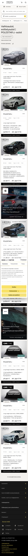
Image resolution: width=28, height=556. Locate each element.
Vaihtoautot (17, 20)
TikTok (7, 533)
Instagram (8, 529)
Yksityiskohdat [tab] (14, 263)
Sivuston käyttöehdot (7, 545)
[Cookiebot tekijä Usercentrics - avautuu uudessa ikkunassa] (20, 260)
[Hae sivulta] (25, 2)
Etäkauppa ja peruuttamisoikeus (10, 507)
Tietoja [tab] (23, 263)
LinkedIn (8, 525)
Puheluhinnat (5, 547)
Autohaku (8, 6)
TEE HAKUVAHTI (7, 36)
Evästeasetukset (13, 291)
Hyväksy (14, 287)
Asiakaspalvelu (5, 502)
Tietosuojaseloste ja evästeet (9, 549)
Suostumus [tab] (5, 263)
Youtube (20, 529)
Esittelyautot (5, 20)
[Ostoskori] (21, 2)
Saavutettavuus (6, 550)
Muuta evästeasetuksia (8, 552)
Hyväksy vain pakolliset (14, 295)
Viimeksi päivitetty (6, 43)
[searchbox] (15, 11)
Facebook (20, 525)
